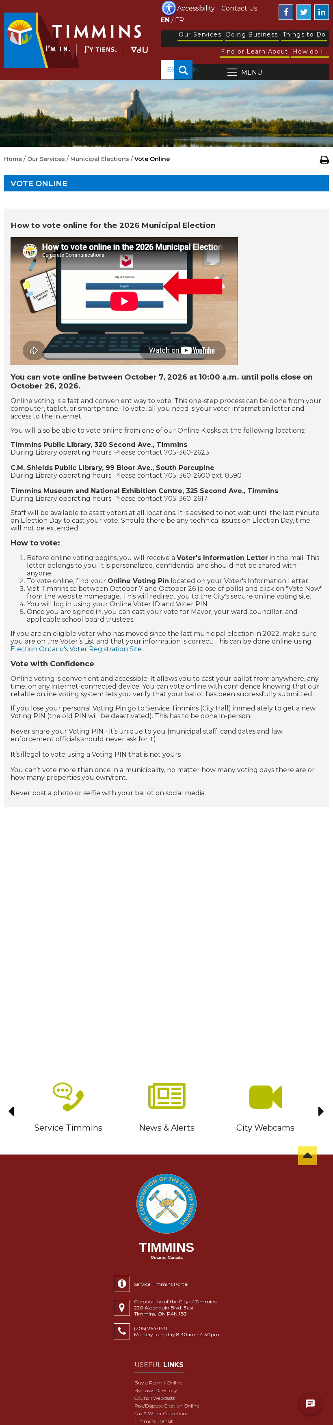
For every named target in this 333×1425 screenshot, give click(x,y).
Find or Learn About (254, 51)
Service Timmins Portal (161, 1284)
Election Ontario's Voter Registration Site (76, 649)
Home (13, 159)
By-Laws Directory (155, 1390)
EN (165, 20)
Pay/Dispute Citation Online (166, 1406)
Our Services (200, 34)
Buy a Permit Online (158, 1383)
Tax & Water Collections (161, 1413)
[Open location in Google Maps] (124, 1308)
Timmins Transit (153, 1421)
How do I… (310, 51)
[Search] (183, 69)
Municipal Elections (99, 159)
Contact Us (239, 8)
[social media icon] (286, 12)
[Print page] (324, 160)
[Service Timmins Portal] (124, 1284)
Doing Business (252, 34)
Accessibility (196, 8)
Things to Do (304, 34)
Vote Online (39, 183)
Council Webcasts (154, 1398)
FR (179, 20)
